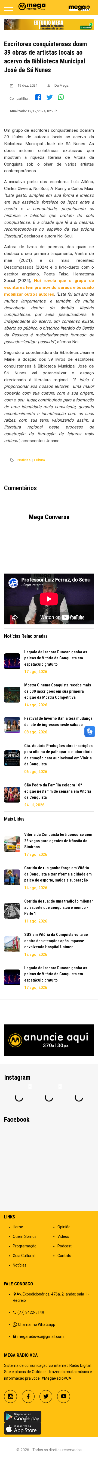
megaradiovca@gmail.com (40, 1336)
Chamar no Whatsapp (36, 1324)
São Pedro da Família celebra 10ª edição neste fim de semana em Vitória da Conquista (57, 791)
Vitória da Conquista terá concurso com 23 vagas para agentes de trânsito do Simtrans (58, 840)
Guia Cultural (24, 1255)
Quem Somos (24, 1236)
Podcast (64, 1246)
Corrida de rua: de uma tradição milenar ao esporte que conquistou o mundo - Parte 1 (58, 907)
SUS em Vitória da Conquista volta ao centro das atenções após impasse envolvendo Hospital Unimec (56, 940)
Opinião (64, 1227)
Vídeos (63, 1236)
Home (18, 1227)
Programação (24, 1246)
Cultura (39, 460)
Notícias (23, 460)
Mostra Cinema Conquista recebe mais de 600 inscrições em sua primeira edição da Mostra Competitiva (57, 691)
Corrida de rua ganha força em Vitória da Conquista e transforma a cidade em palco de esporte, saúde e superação (58, 874)
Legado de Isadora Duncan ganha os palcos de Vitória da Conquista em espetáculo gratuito (55, 658)
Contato (64, 1255)
